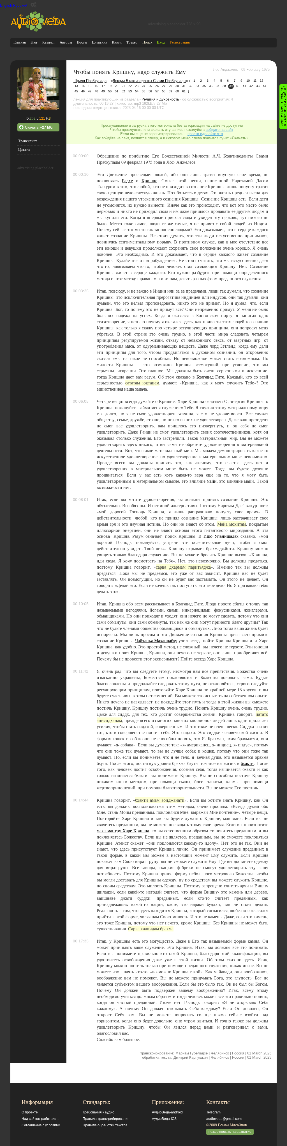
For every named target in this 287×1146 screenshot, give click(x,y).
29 (170, 86)
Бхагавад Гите (210, 377)
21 (123, 86)
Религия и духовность (160, 99)
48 (96, 91)
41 (244, 86)
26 (157, 86)
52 (123, 91)
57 (157, 91)
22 (130, 86)
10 (248, 80)
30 (177, 86)
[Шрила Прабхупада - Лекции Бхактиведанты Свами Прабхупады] (38, 108)
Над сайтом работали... (40, 1119)
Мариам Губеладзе (191, 1053)
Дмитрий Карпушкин (190, 1057)
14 (83, 86)
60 (177, 91)
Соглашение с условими (41, 1125)
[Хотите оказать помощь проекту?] (283, 106)
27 (163, 86)
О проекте (30, 1112)
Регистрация (180, 42)
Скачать (39, 127)
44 (264, 86)
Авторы (66, 42)
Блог (34, 42)
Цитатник (99, 42)
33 (197, 86)
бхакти (247, 763)
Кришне (149, 180)
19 (110, 86)
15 (89, 86)
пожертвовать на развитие (230, 1132)
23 (136, 86)
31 (184, 86)
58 (163, 91)
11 (254, 80)
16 (96, 86)
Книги (117, 42)
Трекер (132, 42)
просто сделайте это (205, 134)
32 (190, 86)
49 (103, 91)
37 (217, 86)
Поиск (147, 42)
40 (237, 86)
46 (83, 91)
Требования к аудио (98, 1112)
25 (150, 86)
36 (210, 86)
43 (258, 86)
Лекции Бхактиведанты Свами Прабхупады (149, 81)
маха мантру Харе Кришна (123, 830)
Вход (161, 42)
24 (143, 86)
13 (76, 86)
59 (170, 91)
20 (116, 86)
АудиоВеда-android (167, 1112)
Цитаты (24, 149)
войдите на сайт (219, 129)
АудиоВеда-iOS (164, 1119)
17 (103, 86)
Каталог (48, 42)
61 (184, 91)
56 (150, 91)
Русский (20, 5)
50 (110, 91)
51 (116, 91)
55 (143, 91)
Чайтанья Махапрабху (156, 640)
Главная (19, 42)
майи (212, 481)
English (6, 5)
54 (136, 91)
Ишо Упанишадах (221, 536)
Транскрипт (27, 141)
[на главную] (38, 30)
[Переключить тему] (33, 5)
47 (89, 91)
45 (76, 91)
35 (204, 86)
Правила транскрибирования (106, 1119)
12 (261, 80)
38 (224, 86)
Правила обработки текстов (105, 1125)
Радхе (127, 180)
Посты (82, 42)
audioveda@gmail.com (224, 1119)
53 (130, 91)
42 (251, 86)
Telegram (213, 1112)
